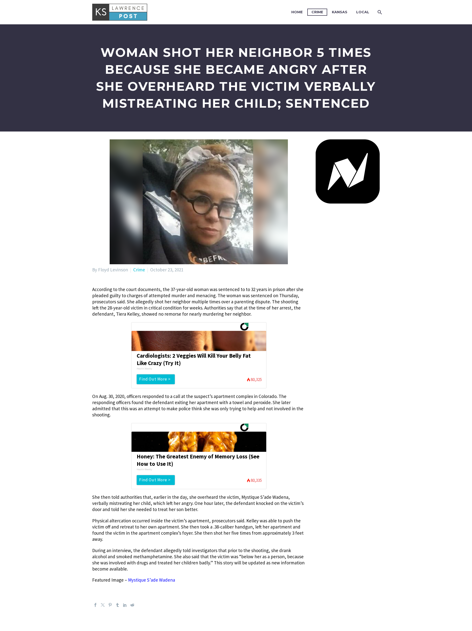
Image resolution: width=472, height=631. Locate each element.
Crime (317, 12)
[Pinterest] (110, 605)
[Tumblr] (117, 605)
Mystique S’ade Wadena (151, 580)
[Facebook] (95, 605)
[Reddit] (132, 605)
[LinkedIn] (125, 605)
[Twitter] (103, 605)
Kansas (339, 12)
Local (362, 12)
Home (297, 12)
